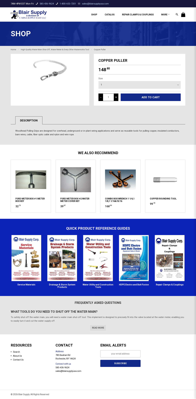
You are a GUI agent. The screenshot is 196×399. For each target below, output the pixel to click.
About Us (17, 356)
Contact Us (18, 359)
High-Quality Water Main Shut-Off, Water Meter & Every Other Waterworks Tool (55, 49)
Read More (98, 328)
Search (16, 352)
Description (29, 120)
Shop (94, 14)
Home (13, 49)
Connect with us (63, 364)
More (164, 14)
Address (60, 351)
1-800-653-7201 (68, 3)
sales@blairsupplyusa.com (95, 3)
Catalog (110, 14)
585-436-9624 (47, 3)
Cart (183, 14)
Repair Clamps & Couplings (138, 14)
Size (100, 78)
